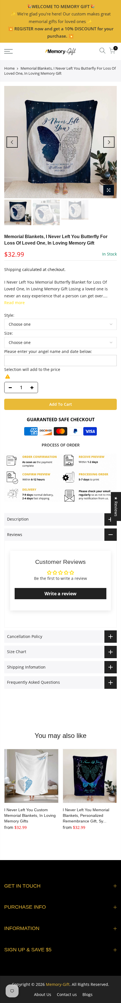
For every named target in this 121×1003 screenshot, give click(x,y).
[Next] (109, 142)
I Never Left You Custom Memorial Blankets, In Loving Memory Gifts (30, 815)
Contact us (67, 994)
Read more (14, 302)
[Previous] (12, 142)
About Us (42, 994)
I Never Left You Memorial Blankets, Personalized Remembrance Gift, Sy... (86, 815)
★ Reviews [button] (116, 506)
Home (9, 68)
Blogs (87, 994)
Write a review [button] (60, 594)
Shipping (12, 269)
